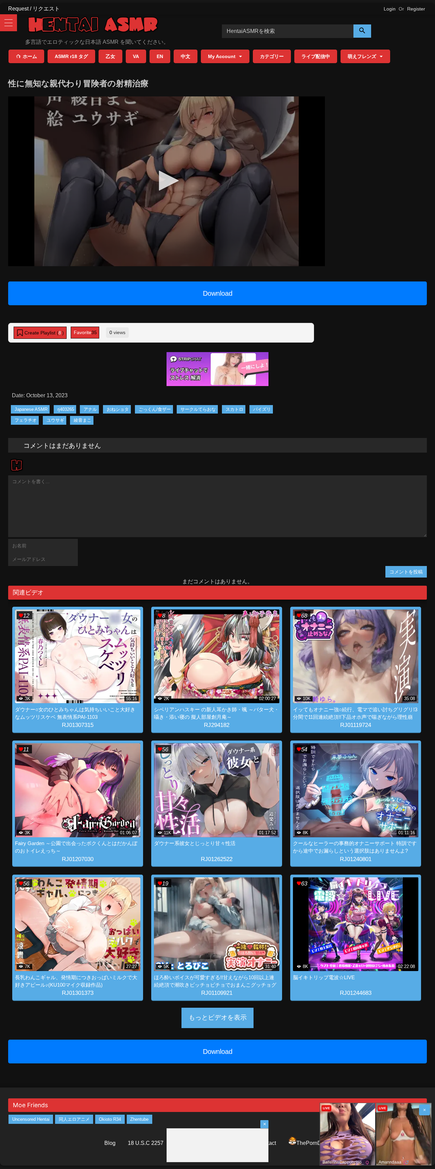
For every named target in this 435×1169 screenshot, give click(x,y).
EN (160, 56)
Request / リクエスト (34, 9)
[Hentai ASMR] (93, 26)
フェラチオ (26, 420)
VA (136, 56)
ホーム (30, 56)
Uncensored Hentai (31, 1119)
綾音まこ (82, 420)
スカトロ (234, 409)
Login (390, 9)
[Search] (362, 31)
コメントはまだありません (62, 445)
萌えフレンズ (362, 56)
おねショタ (118, 409)
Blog (110, 1143)
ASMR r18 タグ (71, 56)
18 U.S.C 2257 (145, 1143)
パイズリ (262, 409)
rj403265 (65, 409)
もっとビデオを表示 (218, 1017)
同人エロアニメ (74, 1119)
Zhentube (139, 1119)
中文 (185, 56)
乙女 (110, 56)
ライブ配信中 (315, 56)
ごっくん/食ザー (155, 409)
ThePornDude (313, 1143)
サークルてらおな (198, 409)
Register (416, 9)
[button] (166, 181)
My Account (222, 56)
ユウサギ (55, 420)
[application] (166, 181)
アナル (90, 409)
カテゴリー (272, 56)
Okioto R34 (110, 1119)
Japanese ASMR (31, 409)
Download (217, 293)
